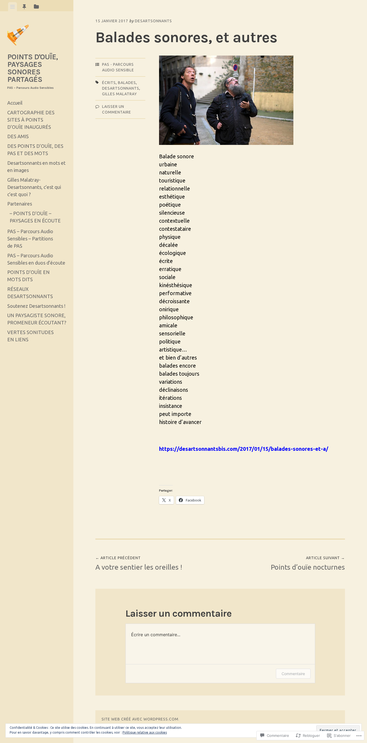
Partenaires (19, 203)
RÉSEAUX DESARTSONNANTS (30, 292)
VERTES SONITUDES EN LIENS (30, 336)
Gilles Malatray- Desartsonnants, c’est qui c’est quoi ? (34, 187)
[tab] (12, 6)
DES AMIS (18, 136)
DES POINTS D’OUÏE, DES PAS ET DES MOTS (35, 149)
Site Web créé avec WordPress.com (140, 719)
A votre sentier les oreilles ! (138, 563)
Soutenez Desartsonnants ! (36, 306)
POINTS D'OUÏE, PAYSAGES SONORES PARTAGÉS (32, 68)
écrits (109, 82)
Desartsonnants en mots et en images (36, 166)
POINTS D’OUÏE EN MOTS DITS (28, 275)
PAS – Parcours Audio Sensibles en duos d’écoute (36, 259)
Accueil (15, 102)
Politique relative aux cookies (145, 732)
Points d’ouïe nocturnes (308, 563)
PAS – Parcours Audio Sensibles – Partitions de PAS (30, 238)
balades (127, 82)
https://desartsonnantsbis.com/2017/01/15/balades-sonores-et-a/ (243, 449)
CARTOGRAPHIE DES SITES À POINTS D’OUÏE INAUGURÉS (31, 120)
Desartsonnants (153, 21)
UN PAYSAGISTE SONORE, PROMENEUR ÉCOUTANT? (36, 319)
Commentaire (293, 673)
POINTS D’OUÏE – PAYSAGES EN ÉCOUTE (35, 217)
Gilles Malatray (119, 94)
